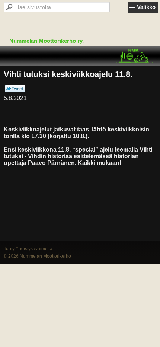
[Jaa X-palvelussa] (15, 90)
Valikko (146, 7)
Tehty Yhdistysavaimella (28, 248)
